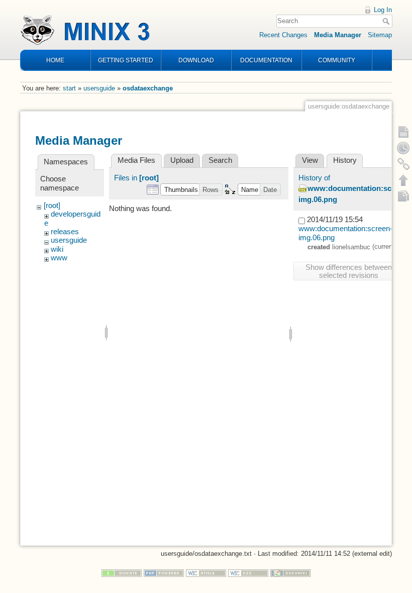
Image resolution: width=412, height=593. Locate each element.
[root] (52, 206)
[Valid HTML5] (206, 572)
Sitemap (380, 35)
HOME (55, 60)
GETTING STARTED (125, 60)
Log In (383, 10)
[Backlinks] (403, 164)
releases (65, 232)
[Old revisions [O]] (403, 148)
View (310, 160)
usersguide (99, 88)
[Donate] (121, 572)
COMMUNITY (336, 60)
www (59, 258)
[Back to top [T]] (403, 180)
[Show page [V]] (403, 132)
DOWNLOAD (196, 60)
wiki (57, 249)
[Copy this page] (403, 196)
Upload (181, 160)
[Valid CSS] (248, 572)
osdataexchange (148, 88)
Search (387, 21)
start (69, 88)
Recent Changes (283, 35)
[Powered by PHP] (164, 572)
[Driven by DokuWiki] (290, 572)
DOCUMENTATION (266, 60)
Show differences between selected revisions (348, 271)
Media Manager (337, 35)
